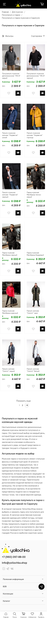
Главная (5, 12)
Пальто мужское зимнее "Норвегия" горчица (35, 135)
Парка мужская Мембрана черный (9, 254)
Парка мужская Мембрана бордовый (35, 254)
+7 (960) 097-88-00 (14, 557)
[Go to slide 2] (9, 68)
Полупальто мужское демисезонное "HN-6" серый (11, 75)
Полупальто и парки (11, 15)
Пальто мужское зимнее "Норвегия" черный (10, 194)
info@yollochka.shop (14, 562)
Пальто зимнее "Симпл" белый (33, 370)
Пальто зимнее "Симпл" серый (8, 370)
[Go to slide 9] (16, 128)
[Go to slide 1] (6, 69)
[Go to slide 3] (13, 68)
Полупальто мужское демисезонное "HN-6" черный (36, 75)
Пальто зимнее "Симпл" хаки (33, 312)
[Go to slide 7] (13, 128)
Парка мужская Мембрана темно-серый (34, 194)
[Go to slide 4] (17, 68)
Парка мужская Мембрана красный (10, 312)
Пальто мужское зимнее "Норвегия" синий (10, 135)
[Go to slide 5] (10, 128)
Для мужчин (17, 12)
